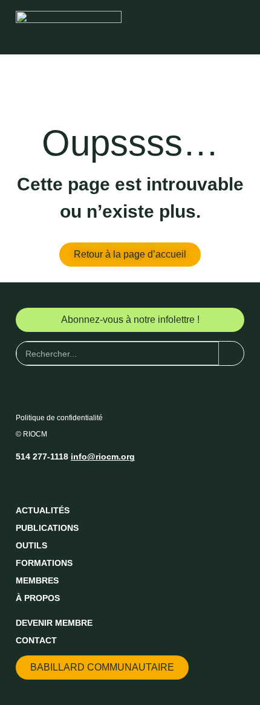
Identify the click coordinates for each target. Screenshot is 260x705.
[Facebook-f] (25, 482)
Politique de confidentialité (59, 418)
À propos (38, 598)
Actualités (43, 510)
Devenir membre (54, 623)
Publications (47, 528)
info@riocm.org (103, 456)
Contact (36, 640)
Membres (37, 580)
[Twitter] (47, 482)
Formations (44, 563)
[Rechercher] (231, 353)
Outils (31, 545)
